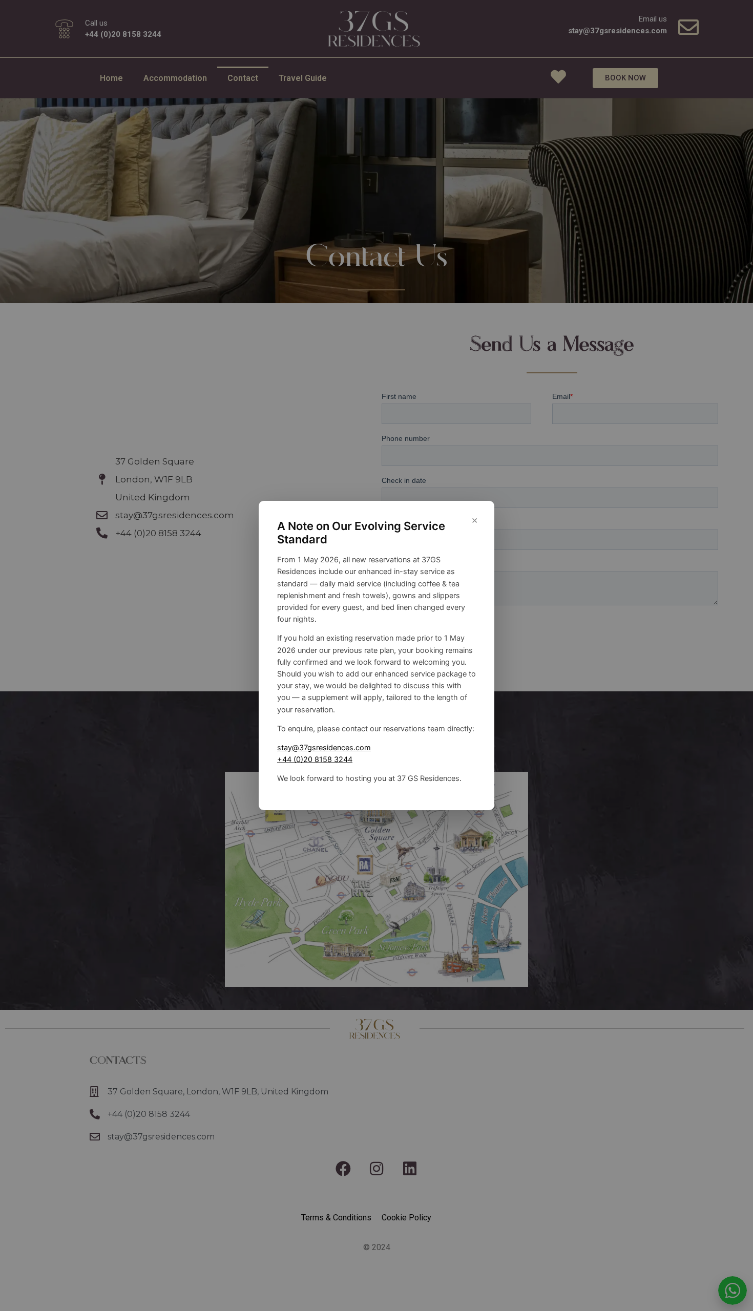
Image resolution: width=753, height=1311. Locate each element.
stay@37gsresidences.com (324, 747)
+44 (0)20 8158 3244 (314, 759)
